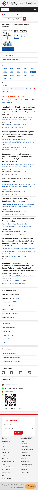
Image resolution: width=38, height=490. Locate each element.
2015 (12, 75)
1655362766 (9, 392)
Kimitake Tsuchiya (17, 204)
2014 (18, 75)
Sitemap (4, 449)
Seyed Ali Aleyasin (19, 139)
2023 (25, 69)
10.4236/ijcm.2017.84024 (13, 192)
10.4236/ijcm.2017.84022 (13, 231)
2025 (12, 69)
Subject (4, 444)
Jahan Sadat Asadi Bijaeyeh (10, 164)
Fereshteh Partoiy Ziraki (9, 117)
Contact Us (6, 339)
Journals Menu (7, 55)
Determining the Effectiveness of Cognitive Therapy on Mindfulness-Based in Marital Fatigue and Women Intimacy (18, 134)
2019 (18, 72)
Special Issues (25, 455)
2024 (18, 69)
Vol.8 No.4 (31, 120)
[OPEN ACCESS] (32, 3)
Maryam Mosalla (7, 139)
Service (5, 458)
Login (4, 10)
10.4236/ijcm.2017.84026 (13, 147)
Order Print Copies (7, 467)
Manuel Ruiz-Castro (23, 224)
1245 (17, 298)
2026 (5, 69)
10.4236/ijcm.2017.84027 (13, 125)
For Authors (24, 446)
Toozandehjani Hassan (25, 117)
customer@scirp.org (11, 385)
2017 (32, 72)
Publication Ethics (26, 464)
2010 (11, 78)
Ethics (22, 441)
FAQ (4, 342)
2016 (5, 75)
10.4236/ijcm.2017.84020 (13, 281)
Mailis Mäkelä (18, 248)
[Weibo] (29, 372)
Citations (16, 38)
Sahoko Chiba (6, 204)
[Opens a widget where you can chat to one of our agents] (30, 486)
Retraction (24, 469)
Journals (12, 15)
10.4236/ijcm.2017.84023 (13, 211)
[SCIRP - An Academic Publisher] (14, 3)
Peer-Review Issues (27, 449)
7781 (15, 302)
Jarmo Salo (27, 248)
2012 (32, 75)
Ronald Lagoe (6, 184)
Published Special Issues (11, 357)
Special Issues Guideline (11, 361)
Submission (8, 49)
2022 (32, 69)
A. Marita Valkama (7, 248)
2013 (25, 75)
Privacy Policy (25, 472)
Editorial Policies (26, 444)
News (3, 455)
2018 (25, 72)
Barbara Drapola (16, 184)
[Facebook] (11, 372)
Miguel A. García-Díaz (9, 224)
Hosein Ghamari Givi (27, 164)
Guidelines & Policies (10, 60)
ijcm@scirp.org (23, 36)
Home (5, 15)
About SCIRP (26, 438)
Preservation (25, 467)
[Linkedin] (20, 372)
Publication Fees (26, 452)
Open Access (25, 461)
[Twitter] (3, 372)
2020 (12, 72)
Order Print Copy (8, 335)
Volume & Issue (6, 478)
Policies (24, 458)
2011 (5, 78)
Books (3, 446)
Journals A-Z (6, 441)
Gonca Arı (5, 273)
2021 (5, 72)
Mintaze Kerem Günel (16, 273)
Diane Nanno (27, 184)
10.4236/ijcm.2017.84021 (13, 256)
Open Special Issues (10, 353)
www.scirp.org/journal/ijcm (21, 34)
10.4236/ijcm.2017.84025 (13, 172)
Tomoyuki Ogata (29, 204)
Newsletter (6, 331)
